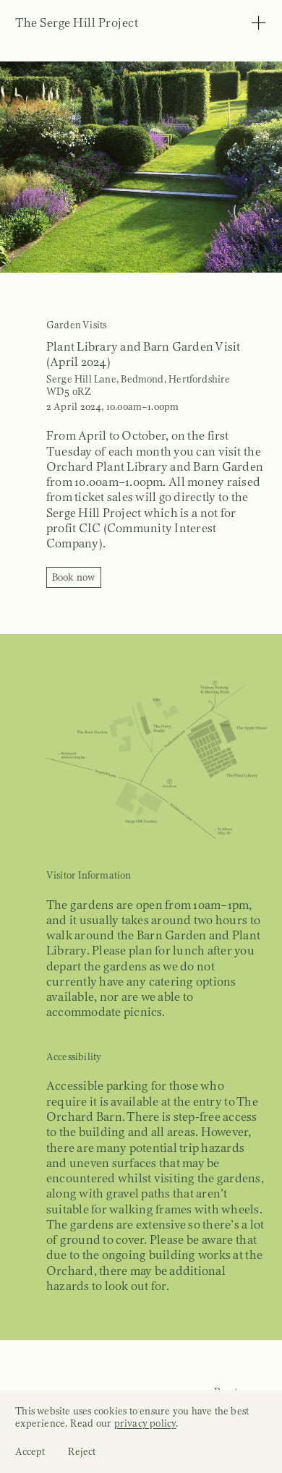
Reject (81, 1452)
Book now (73, 577)
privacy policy (145, 1423)
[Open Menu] (258, 25)
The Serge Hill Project (76, 23)
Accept (30, 1452)
